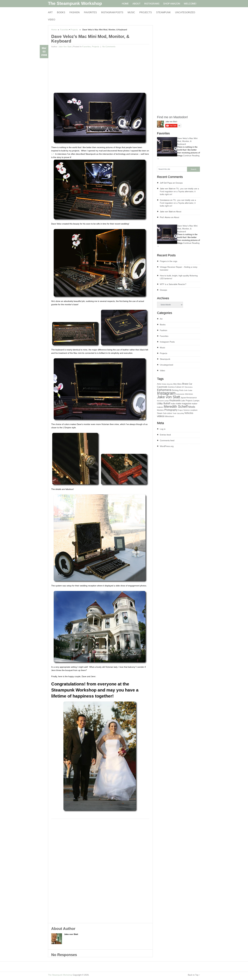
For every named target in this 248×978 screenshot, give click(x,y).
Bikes (179, 384)
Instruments (180, 394)
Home (54, 29)
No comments (108, 46)
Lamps (196, 400)
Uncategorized (185, 12)
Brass (185, 383)
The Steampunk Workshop (75, 3)
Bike (175, 384)
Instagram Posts (112, 12)
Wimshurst (169, 416)
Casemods (162, 387)
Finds (181, 390)
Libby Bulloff (163, 403)
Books (61, 12)
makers (160, 407)
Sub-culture (167, 413)
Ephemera (164, 389)
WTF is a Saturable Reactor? (173, 284)
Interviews (189, 394)
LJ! (52, 154)
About (178, 211)
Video (51, 19)
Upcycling (180, 413)
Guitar (190, 390)
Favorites (90, 12)
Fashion (74, 12)
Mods (191, 406)
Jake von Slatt (64, 46)
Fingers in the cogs (168, 261)
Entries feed (165, 435)
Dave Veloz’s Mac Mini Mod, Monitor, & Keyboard (187, 141)
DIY (183, 387)
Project (180, 410)
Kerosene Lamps (163, 401)
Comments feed (167, 440)
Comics (171, 387)
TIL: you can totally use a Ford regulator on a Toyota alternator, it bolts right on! (179, 191)
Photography (170, 410)
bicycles (170, 384)
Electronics (189, 387)
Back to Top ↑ (194, 975)
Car (190, 384)
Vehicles (188, 413)
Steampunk (163, 12)
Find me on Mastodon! (172, 117)
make (173, 404)
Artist (159, 384)
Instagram (166, 393)
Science (186, 410)
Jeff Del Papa (166, 183)
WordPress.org (167, 446)
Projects (145, 12)
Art (50, 12)
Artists (164, 384)
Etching (175, 390)
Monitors (160, 410)
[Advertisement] (100, 70)
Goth (185, 390)
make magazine (183, 403)
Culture (178, 387)
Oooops (179, 183)
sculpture (193, 410)
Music (131, 12)
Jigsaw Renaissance (189, 398)
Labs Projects (187, 401)
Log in (162, 429)
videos (160, 416)
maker (194, 403)
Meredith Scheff (176, 406)
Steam (159, 413)
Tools (174, 413)
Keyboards (175, 400)
